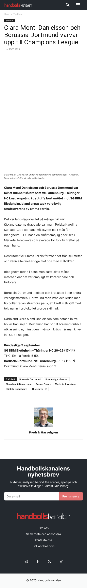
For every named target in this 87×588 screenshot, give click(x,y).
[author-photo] (43, 426)
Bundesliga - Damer (57, 379)
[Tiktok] (60, 561)
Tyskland (18, 14)
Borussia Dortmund (30, 379)
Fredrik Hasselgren (43, 432)
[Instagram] (26, 561)
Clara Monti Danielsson (19, 384)
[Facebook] (37, 561)
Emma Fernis (43, 384)
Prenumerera (70, 496)
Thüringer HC (39, 388)
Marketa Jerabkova (65, 384)
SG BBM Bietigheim (16, 388)
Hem (7, 14)
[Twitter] (49, 561)
